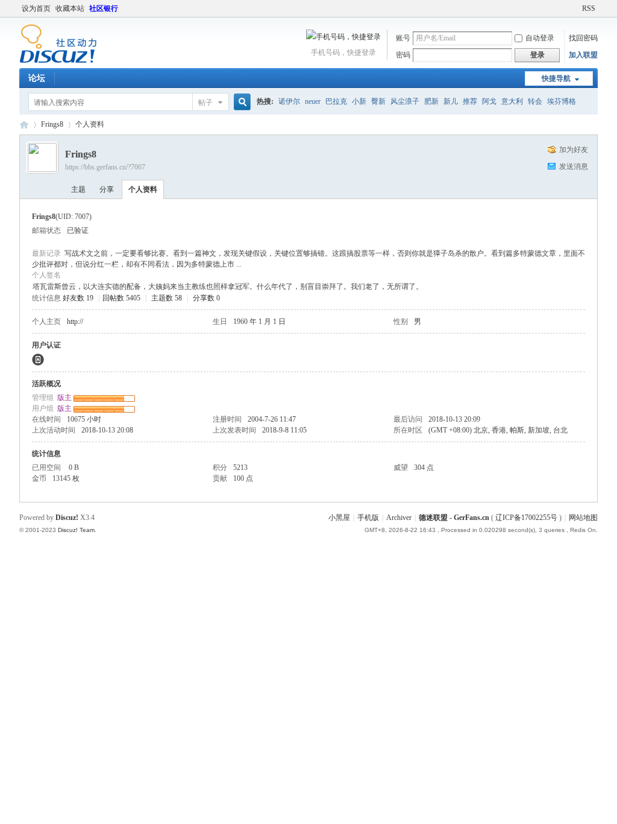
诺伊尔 (289, 101)
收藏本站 (69, 8)
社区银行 (103, 8)
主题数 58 (166, 298)
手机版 (368, 517)
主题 (78, 189)
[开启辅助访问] (577, 8)
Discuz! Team (76, 530)
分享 (106, 189)
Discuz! (66, 517)
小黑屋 (339, 517)
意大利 (512, 101)
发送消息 (573, 166)
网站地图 (583, 517)
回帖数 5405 (121, 298)
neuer (313, 101)
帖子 (205, 102)
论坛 (36, 78)
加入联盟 (583, 55)
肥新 (431, 101)
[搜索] (240, 102)
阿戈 (489, 101)
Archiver (399, 517)
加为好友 (573, 149)
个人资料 (142, 189)
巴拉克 (336, 101)
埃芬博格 (561, 101)
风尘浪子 (404, 101)
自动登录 (539, 38)
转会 (535, 101)
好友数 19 (78, 298)
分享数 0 (206, 298)
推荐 (470, 101)
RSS (588, 8)
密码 (403, 55)
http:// (75, 321)
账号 (403, 38)
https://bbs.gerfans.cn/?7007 (105, 167)
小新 (359, 101)
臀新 (378, 101)
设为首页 (36, 8)
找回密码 (583, 38)
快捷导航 (556, 78)
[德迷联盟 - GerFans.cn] (58, 61)
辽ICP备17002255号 (526, 517)
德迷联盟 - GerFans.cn (24, 124)
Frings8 (52, 124)
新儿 (450, 101)
